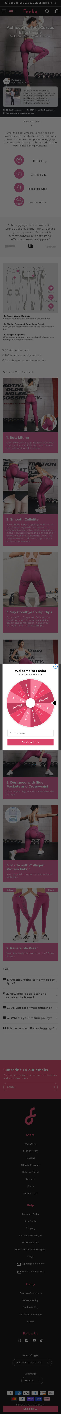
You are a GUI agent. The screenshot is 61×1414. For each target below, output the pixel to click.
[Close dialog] (56, 667)
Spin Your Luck (30, 742)
